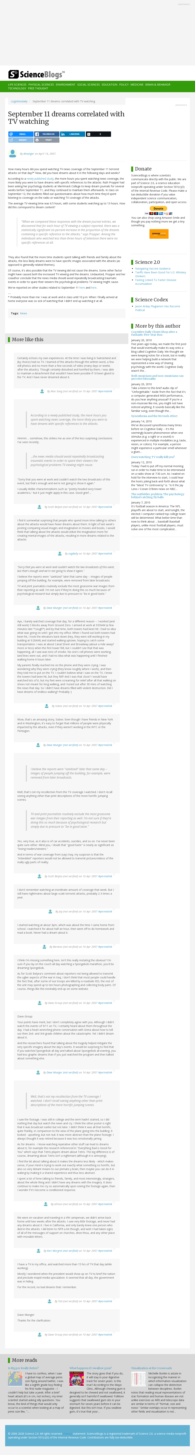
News (23, 313)
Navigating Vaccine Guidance (153, 268)
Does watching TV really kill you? (153, 457)
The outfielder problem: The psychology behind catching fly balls (157, 495)
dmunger (28, 153)
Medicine (136, 84)
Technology (17, 88)
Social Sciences (88, 84)
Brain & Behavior (157, 84)
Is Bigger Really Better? (23, 1368)
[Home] (38, 74)
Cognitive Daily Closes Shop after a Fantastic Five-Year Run (154, 333)
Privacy (67, 1433)
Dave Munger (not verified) (62, 608)
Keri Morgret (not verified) (62, 1251)
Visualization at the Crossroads (151, 1368)
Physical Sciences (41, 84)
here (82, 287)
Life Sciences (17, 84)
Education (109, 84)
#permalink (105, 391)
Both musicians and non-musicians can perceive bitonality (157, 377)
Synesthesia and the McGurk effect (154, 416)
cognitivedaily (19, 101)
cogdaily (73, 553)
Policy (124, 84)
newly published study (40, 178)
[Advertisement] (97, 33)
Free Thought (38, 88)
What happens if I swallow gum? (91, 1368)
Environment (65, 84)
